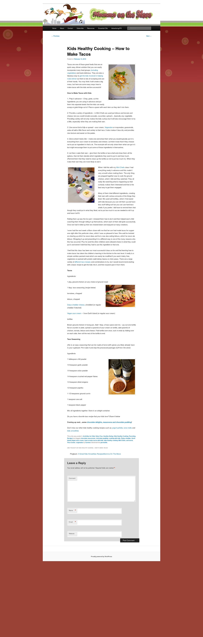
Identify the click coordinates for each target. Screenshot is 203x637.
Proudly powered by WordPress (101, 556)
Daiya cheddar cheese (75, 304)
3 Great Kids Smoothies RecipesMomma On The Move (99, 454)
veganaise (79, 442)
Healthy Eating (108, 436)
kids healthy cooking (111, 440)
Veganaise (109, 127)
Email (72, 522)
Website (71, 533)
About (62, 28)
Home (54, 28)
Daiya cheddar (126, 438)
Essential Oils (103, 28)
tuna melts (128, 427)
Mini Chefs (120, 167)
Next (148, 36)
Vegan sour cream (74, 313)
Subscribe (80, 28)
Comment (72, 478)
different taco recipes (83, 262)
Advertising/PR (116, 28)
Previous (55, 36)
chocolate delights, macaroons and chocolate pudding (109, 422)
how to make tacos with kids (93, 440)
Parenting (132, 436)
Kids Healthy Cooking (121, 436)
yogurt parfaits (117, 427)
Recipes (70, 438)
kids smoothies (73, 430)
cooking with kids (114, 438)
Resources (90, 28)
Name (72, 510)
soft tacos (129, 440)
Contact (70, 28)
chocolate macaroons (88, 438)
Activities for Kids (89, 436)
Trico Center (71, 442)
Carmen (88, 442)
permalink (104, 442)
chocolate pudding (102, 438)
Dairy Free (99, 436)
